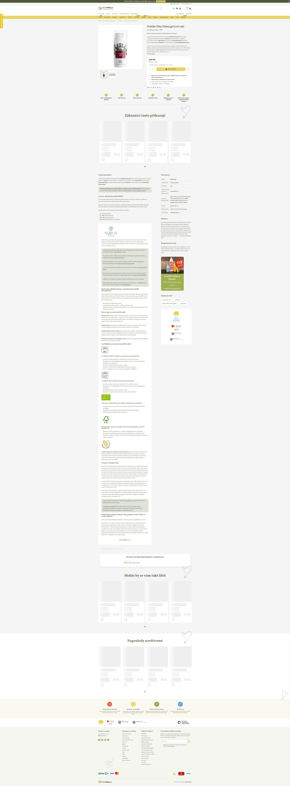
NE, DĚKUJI (145, 400)
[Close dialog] (160, 374)
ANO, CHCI (145, 395)
